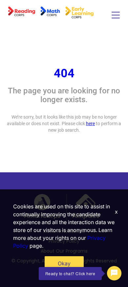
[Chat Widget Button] (114, 273)
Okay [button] (64, 263)
